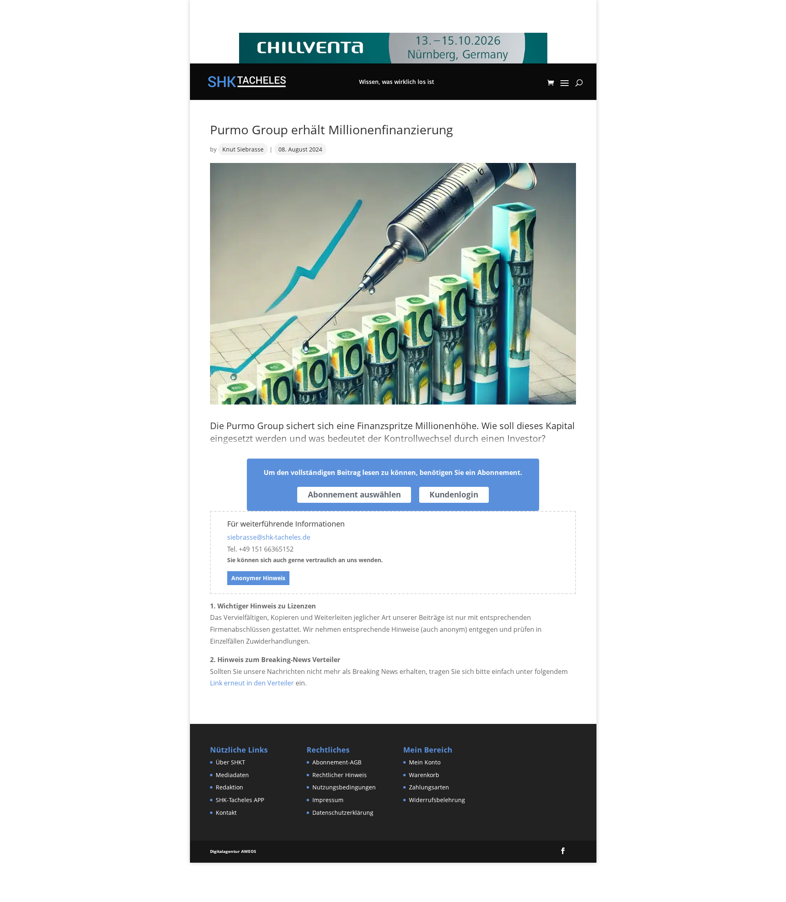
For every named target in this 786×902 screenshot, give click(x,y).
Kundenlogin (453, 494)
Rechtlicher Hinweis (339, 775)
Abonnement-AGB (336, 762)
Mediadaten (232, 775)
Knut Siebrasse (243, 149)
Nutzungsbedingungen (344, 787)
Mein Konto (424, 762)
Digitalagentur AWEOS (233, 851)
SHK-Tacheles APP (240, 800)
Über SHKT (230, 762)
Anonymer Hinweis (258, 578)
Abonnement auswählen (354, 494)
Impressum (327, 800)
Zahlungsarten (429, 787)
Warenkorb (424, 775)
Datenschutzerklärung (342, 812)
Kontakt (226, 812)
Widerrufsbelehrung (437, 800)
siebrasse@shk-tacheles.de (268, 537)
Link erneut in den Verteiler (252, 682)
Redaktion (229, 787)
